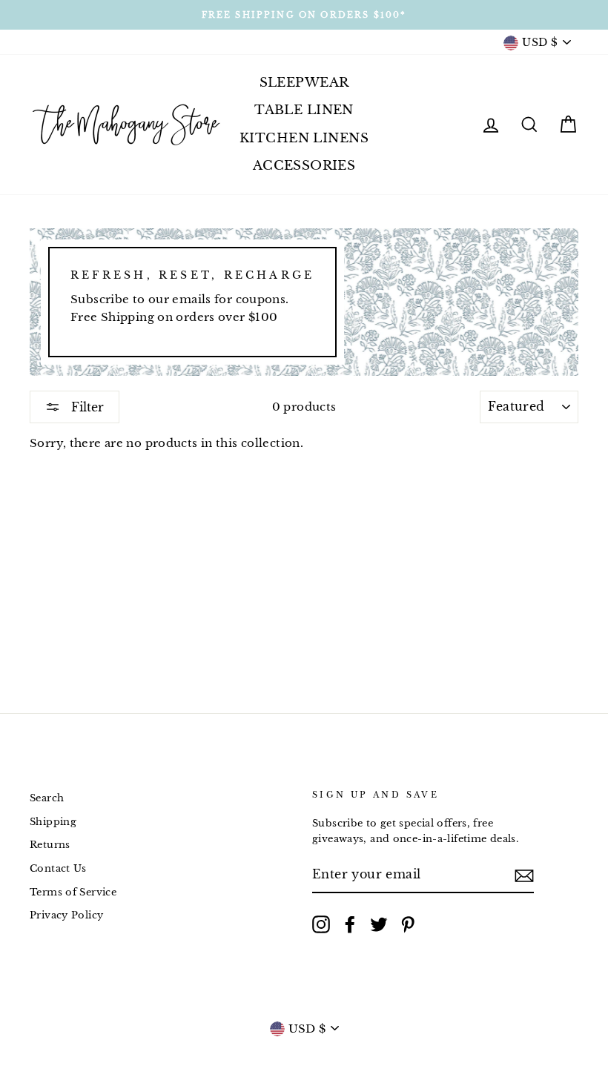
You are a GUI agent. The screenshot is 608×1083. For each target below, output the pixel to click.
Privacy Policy (66, 915)
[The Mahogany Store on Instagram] (321, 924)
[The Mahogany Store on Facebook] (350, 924)
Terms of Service (73, 892)
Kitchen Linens (304, 138)
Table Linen (304, 110)
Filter (85, 407)
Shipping (53, 821)
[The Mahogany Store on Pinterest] (408, 924)
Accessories (304, 165)
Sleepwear (304, 82)
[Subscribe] (524, 875)
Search (47, 798)
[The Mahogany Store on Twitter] (379, 924)
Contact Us (58, 868)
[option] (304, 14)
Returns (50, 844)
